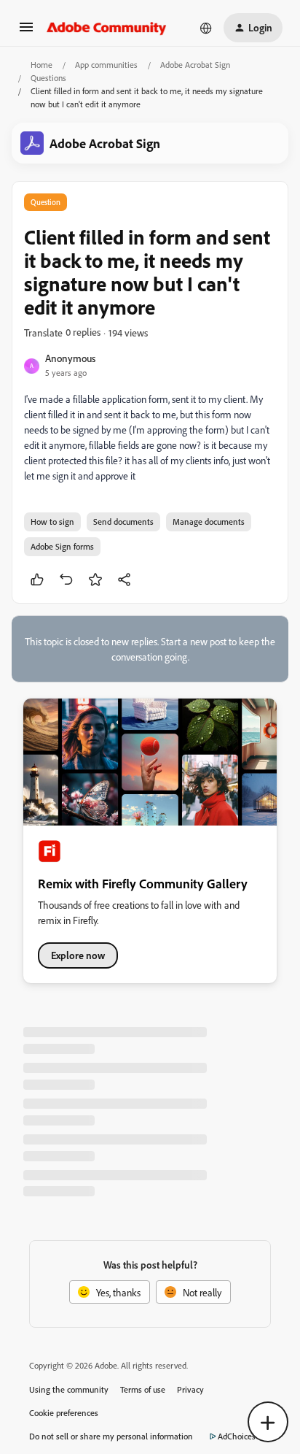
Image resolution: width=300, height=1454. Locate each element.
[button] (26, 32)
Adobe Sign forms (62, 546)
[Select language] (206, 27)
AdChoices (237, 1436)
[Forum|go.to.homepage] (107, 27)
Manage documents (209, 521)
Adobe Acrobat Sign (195, 64)
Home (41, 64)
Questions (48, 77)
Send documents (123, 521)
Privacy (190, 1389)
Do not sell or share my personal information (111, 1436)
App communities (106, 64)
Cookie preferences (63, 1412)
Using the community (68, 1389)
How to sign (52, 521)
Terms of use (142, 1389)
